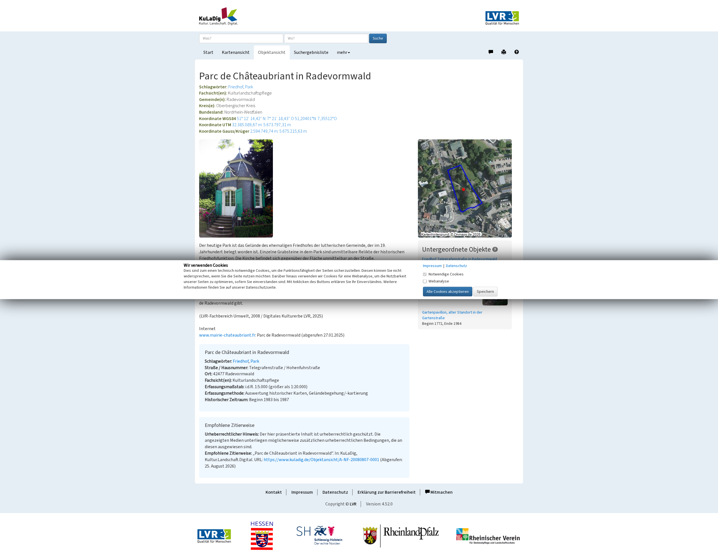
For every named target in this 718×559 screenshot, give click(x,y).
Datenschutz (335, 492)
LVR (353, 504)
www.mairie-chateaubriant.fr (227, 335)
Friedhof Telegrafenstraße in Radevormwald (459, 259)
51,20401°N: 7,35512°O (316, 119)
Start (208, 52)
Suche (378, 38)
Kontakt (274, 492)
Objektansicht (272, 52)
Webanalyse (439, 281)
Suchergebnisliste (311, 52)
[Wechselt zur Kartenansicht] (468, 188)
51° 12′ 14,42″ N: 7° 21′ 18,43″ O (265, 119)
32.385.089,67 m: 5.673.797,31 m (261, 125)
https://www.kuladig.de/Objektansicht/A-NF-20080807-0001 (321, 460)
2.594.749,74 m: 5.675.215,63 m (278, 131)
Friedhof (235, 87)
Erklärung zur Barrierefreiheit (387, 492)
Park (249, 87)
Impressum (302, 492)
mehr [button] (342, 52)
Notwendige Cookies (446, 274)
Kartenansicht (236, 52)
